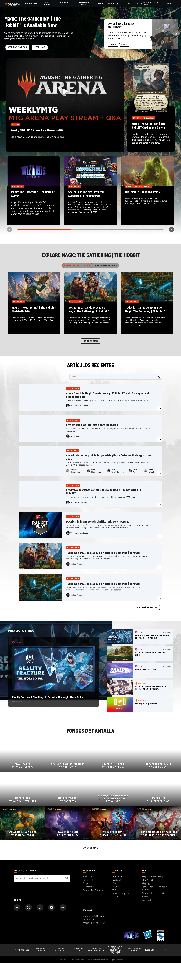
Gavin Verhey (135, 470)
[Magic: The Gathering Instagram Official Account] (63, 907)
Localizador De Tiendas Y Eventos (154, 888)
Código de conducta (40, 950)
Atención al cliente (78, 950)
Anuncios (72, 450)
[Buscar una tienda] (67, 878)
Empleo (116, 883)
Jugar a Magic (64, 3)
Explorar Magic (84, 3)
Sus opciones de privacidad (134, 950)
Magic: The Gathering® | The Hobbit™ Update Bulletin (34, 318)
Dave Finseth (151, 470)
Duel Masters (89, 919)
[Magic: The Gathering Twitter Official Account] (28, 907)
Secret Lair (147, 896)
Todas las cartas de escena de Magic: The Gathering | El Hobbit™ (90, 318)
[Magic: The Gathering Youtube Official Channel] (51, 907)
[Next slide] (171, 229)
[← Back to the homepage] (12, 3)
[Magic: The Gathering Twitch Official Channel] (40, 907)
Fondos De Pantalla (93, 890)
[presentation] (159, 408)
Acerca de (117, 876)
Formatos (88, 879)
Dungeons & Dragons (94, 915)
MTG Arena (47, 3)
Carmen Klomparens (75, 470)
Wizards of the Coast (79, 405)
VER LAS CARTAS (17, 47)
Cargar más (90, 341)
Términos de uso (22, 950)
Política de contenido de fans (96, 950)
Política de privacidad (59, 950)
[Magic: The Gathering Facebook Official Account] (17, 907)
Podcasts (87, 886)
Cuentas (172, 3)
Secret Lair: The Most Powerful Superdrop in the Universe (90, 205)
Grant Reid (74, 436)
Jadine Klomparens (96, 470)
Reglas (86, 883)
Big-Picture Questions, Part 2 (147, 206)
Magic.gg (146, 883)
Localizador (132, 3)
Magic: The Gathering (152, 876)
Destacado (73, 548)
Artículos (113, 3)
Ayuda (115, 886)
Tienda (99, 3)
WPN (114, 890)
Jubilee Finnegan (77, 564)
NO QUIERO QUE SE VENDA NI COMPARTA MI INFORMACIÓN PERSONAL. (115, 950)
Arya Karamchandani (117, 470)
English (124, 45)
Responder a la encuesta (33, 206)
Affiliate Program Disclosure (121, 895)
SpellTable (147, 899)
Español (113, 45)
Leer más (39, 47)
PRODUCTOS (31, 4)
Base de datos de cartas (150, 3)
